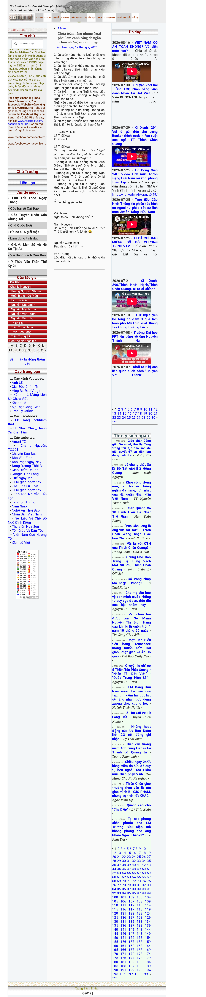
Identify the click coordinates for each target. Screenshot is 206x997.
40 (134, 865)
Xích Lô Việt (21, 543)
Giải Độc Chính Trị (25, 387)
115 (115, 909)
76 (114, 885)
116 (123, 909)
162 (131, 946)
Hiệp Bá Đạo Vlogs (26, 391)
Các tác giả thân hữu (23, 341)
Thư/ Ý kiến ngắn (123, 17)
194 (148, 970)
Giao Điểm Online (25, 470)
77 (119, 885)
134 (148, 921)
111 (123, 905)
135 (115, 925)
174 (148, 954)
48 (134, 869)
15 (124, 413)
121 (123, 913)
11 (150, 409)
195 (115, 974)
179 (148, 958)
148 (140, 934)
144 (148, 929)
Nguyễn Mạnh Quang (23, 309)
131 (123, 921)
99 (149, 893)
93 (119, 893)
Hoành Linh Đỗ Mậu (23, 296)
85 (119, 889)
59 (149, 873)
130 (115, 921)
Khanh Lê (19, 403)
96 (134, 893)
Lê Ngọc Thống (23, 502)
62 (124, 877)
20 (150, 413)
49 (139, 869)
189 (148, 966)
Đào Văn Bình (22, 458)
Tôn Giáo (56, 17)
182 (131, 962)
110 (115, 905)
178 (140, 958)
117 (131, 909)
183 (140, 962)
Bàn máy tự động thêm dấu (27, 361)
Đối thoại (39, 17)
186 (123, 966)
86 (124, 889)
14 (119, 413)
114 (148, 905)
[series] (27, 272)
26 (134, 417)
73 (139, 881)
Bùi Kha (14, 282)
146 (123, 934)
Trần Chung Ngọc (21, 327)
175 (115, 958)
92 (114, 893)
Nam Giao (19, 506)
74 (144, 881)
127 (131, 917)
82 (144, 885)
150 (115, 938)
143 (140, 929)
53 (119, 873)
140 (115, 929)
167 (131, 950)
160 (115, 946)
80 (134, 885)
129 (148, 917)
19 (145, 413)
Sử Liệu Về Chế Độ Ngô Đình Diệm (27, 520)
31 (129, 861)
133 (140, 921)
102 (131, 897)
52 (114, 873)
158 (140, 942)
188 (140, 966)
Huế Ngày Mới (22, 478)
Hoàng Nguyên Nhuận (24, 291)
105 (115, 901)
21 (156, 413)
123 (140, 913)
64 (134, 877)
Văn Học (91, 17)
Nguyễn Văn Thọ (20, 318)
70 (124, 881)
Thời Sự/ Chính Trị (79, 17)
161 (123, 946)
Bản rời (64, 28)
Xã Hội (99, 17)
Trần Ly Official (23, 411)
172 (131, 954)
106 (123, 901)
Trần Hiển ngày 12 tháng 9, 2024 (75, 47)
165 (115, 950)
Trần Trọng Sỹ (19, 336)
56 (134, 873)
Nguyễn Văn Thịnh (22, 314)
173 (140, 954)
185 (115, 966)
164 (148, 946)
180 (115, 962)
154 (148, 938)
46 (124, 869)
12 (156, 409)
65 (139, 877)
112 (131, 905)
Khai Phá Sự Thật (25, 486)
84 (114, 889)
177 (131, 958)
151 (123, 938)
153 (140, 938)
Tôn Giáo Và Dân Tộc (28, 530)
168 (140, 950)
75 (149, 881)
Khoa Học (65, 17)
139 (148, 925)
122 (131, 913)
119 (148, 909)
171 (123, 954)
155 (115, 942)
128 (140, 917)
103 (140, 897)
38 (124, 865)
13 (114, 413)
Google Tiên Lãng (25, 474)
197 (130, 974)
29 (149, 417)
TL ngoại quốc (109, 17)
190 (115, 970)
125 (115, 917)
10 (145, 409)
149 (148, 934)
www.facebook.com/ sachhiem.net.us (25, 115)
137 (131, 925)
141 (123, 929)
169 (148, 950)
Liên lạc (135, 17)
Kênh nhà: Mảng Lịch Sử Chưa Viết (27, 397)
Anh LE (17, 382)
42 (144, 865)
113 (140, 905)
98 (144, 893)
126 (123, 917)
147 (131, 934)
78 (124, 885)
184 (148, 962)
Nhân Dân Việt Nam (27, 514)
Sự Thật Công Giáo (26, 407)
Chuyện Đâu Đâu (24, 454)
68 (114, 881)
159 (148, 942)
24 (124, 417)
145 (115, 934)
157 (131, 942)
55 (129, 873)
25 (129, 417)
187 (131, 966)
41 (139, 865)
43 (149, 865)
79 (129, 885)
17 (135, 413)
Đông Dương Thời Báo (29, 466)
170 (115, 954)
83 (149, 885)
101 (123, 897)
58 (144, 873)
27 (139, 417)
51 (149, 869)
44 (114, 869)
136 (123, 925)
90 (144, 889)
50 (144, 869)
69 (119, 881)
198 (137, 974)
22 (114, 417)
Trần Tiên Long (19, 332)
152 (131, 938)
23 (119, 417)
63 (129, 877)
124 (148, 913)
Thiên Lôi (15, 323)
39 (129, 865)
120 (115, 913)
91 (149, 889)
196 (122, 974)
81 (139, 885)
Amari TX (19, 441)
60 (114, 877)
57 (139, 873)
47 (129, 869)
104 (148, 897)
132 (131, 921)
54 (124, 873)
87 (129, 889)
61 (119, 877)
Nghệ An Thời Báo (26, 510)
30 (153, 417)
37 (119, 865)
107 (131, 901)
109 (148, 901)
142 (131, 929)
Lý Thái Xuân (18, 300)
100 (115, 897)
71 (129, 881)
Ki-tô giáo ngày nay (26, 482)
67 (149, 877)
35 (149, 861)
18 (140, 413)
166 (123, 950)
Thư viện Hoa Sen (25, 526)
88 (134, 889)
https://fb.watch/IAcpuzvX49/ (135, 194)
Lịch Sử (47, 17)
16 (130, 413)
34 (144, 861)
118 (140, 909)
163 (140, 946)
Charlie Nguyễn (19, 286)
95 (129, 893)
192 (131, 970)
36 (114, 865)
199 (145, 974)
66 (144, 877)
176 (123, 958)
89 (139, 889)
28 (144, 417)
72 (134, 881)
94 (124, 893)
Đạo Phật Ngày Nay (26, 462)
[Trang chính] (22, 17)
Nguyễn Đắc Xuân (21, 305)
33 (139, 861)
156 (123, 942)
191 (123, 970)
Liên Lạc (27, 182)
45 (119, 869)
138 (140, 925)
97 (139, 893)
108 (140, 901)
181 (123, 962)
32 (134, 861)
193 (140, 970)
